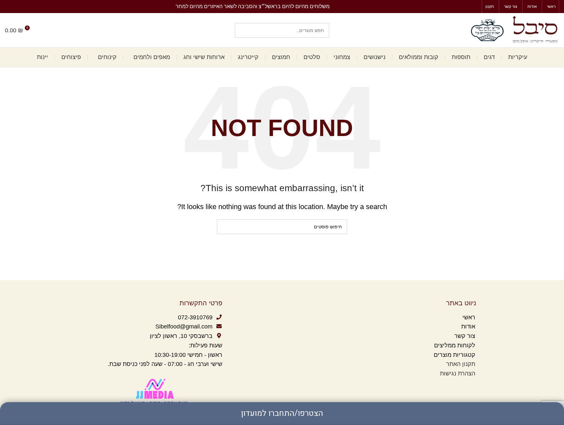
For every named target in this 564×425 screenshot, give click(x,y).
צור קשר (464, 336)
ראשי (468, 317)
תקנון (468, 364)
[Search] (41, 30)
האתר (453, 364)
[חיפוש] (242, 30)
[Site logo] (534, 29)
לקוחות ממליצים (453, 345)
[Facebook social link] (16, 6)
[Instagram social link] (8, 6)
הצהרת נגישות (457, 373)
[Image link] (155, 391)
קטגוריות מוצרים (453, 355)
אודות (468, 326)
